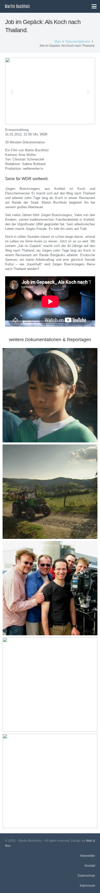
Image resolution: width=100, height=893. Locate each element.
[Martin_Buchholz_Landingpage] (17, 6)
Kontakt (90, 865)
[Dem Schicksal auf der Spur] (50, 395)
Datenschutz (86, 875)
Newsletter (87, 855)
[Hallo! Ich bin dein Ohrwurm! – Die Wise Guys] (50, 588)
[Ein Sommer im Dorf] (50, 491)
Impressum (87, 885)
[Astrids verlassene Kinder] (50, 781)
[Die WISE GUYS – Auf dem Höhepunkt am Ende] (50, 684)
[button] (94, 6)
